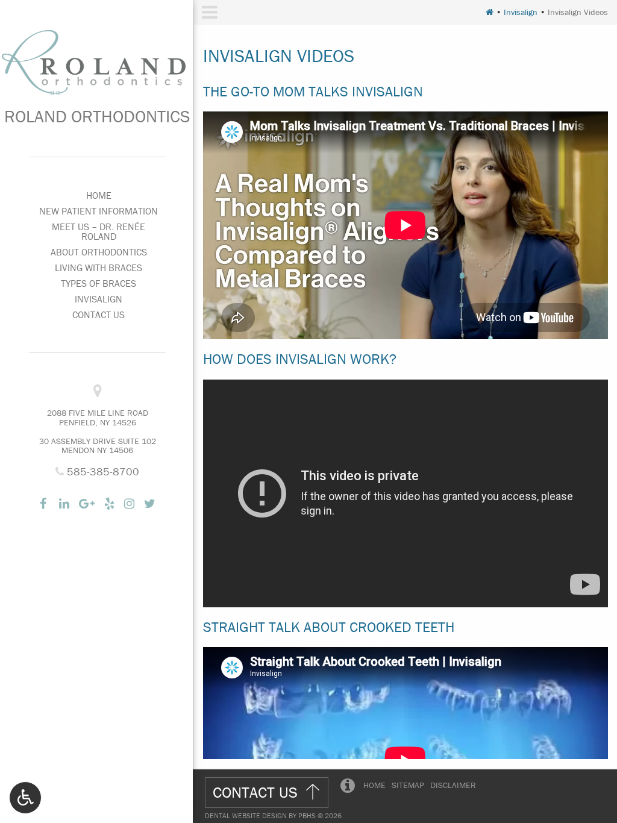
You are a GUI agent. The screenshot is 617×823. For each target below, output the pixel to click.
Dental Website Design (246, 815)
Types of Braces (98, 283)
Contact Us (98, 314)
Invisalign (98, 299)
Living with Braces (98, 267)
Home (98, 195)
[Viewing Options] (25, 797)
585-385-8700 (101, 471)
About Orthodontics (99, 252)
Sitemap (408, 785)
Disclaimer (453, 785)
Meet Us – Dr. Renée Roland (98, 231)
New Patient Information (98, 211)
